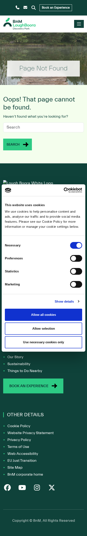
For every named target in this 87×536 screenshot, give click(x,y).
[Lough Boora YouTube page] (22, 488)
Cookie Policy (18, 426)
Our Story (15, 357)
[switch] (76, 258)
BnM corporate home (25, 474)
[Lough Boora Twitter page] (52, 488)
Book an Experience (56, 7)
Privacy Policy (19, 440)
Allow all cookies (43, 314)
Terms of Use (18, 447)
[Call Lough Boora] (17, 7)
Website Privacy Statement (30, 433)
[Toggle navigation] (79, 24)
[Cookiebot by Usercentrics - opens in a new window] (63, 190)
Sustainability (18, 364)
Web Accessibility (22, 453)
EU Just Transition (22, 460)
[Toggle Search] (33, 8)
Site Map (15, 467)
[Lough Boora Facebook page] (7, 488)
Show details (64, 301)
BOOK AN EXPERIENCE (28, 386)
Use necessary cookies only (43, 342)
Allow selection (43, 328)
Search (13, 144)
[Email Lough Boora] (25, 7)
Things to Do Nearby (24, 371)
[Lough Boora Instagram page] (37, 488)
